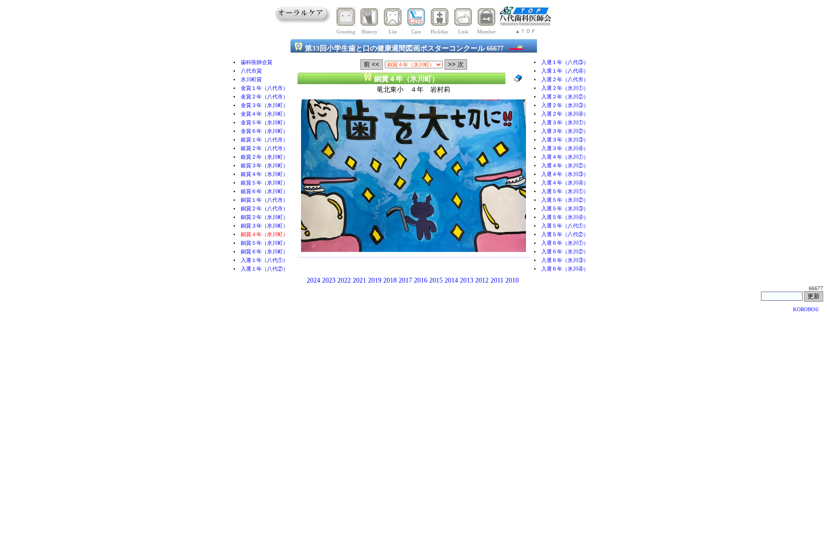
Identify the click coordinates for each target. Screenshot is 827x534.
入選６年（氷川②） (565, 251)
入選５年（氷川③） (565, 208)
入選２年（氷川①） (565, 88)
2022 (344, 280)
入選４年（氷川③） (565, 174)
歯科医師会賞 (256, 62)
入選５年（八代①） (565, 226)
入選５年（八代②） (565, 234)
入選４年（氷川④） (565, 182)
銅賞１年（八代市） (264, 200)
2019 (374, 280)
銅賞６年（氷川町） (264, 251)
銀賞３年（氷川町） (264, 165)
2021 (359, 280)
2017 (405, 280)
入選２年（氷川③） (565, 105)
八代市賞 (251, 71)
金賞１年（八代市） (264, 88)
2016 (420, 280)
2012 (482, 280)
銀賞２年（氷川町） (264, 157)
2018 (390, 280)
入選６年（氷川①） (565, 243)
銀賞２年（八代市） (264, 148)
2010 (512, 280)
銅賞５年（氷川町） (264, 243)
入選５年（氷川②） (565, 200)
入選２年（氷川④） (565, 114)
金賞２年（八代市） (264, 96)
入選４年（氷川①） (565, 157)
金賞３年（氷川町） (264, 105)
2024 (313, 280)
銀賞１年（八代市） (264, 139)
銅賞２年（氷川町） (264, 217)
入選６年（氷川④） (565, 269)
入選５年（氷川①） (565, 191)
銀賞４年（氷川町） (264, 174)
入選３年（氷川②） (565, 131)
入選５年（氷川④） (565, 217)
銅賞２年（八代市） (264, 208)
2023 (328, 280)
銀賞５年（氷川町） (264, 182)
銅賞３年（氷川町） (264, 226)
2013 (466, 280)
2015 (436, 280)
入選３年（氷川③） (565, 139)
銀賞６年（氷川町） (264, 191)
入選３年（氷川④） (565, 148)
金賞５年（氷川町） (264, 122)
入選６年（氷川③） (565, 260)
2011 (497, 280)
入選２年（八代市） (565, 79)
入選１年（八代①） (264, 260)
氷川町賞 (251, 79)
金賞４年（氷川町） (264, 114)
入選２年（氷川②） (565, 96)
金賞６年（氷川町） (264, 131)
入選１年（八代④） (565, 71)
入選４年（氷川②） (565, 165)
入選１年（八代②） (264, 269)
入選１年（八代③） (565, 62)
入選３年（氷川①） (565, 122)
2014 (451, 280)
